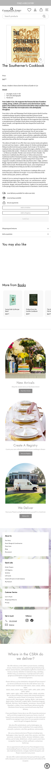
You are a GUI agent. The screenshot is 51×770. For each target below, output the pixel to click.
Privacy (7, 602)
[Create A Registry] (25, 420)
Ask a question (7, 234)
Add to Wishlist (25, 207)
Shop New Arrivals (25, 391)
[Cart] (41, 10)
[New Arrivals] (25, 358)
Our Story (8, 540)
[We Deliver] (25, 483)
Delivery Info (25, 516)
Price (4, 76)
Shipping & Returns (11, 599)
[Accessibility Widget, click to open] (47, 766)
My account (8, 552)
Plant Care (8, 546)
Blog (6, 549)
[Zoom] (40, 59)
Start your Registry (25, 453)
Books (22, 285)
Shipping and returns (9, 228)
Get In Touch (8, 596)
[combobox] (25, 16)
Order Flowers (9, 567)
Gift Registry (9, 570)
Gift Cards (8, 576)
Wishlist (7, 573)
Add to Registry (25, 213)
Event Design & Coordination (13, 543)
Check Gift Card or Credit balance (15, 579)
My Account (8, 581)
